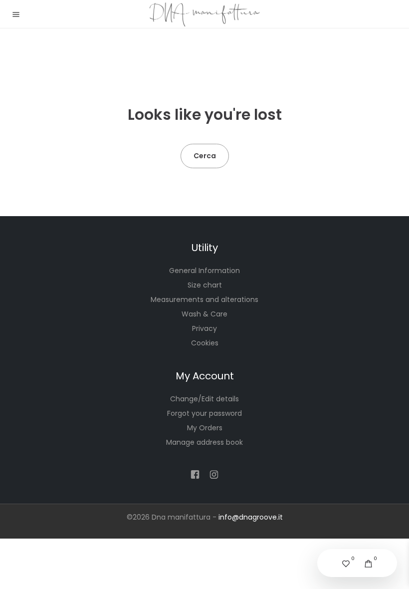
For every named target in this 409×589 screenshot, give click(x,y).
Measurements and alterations (204, 299)
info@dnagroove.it (250, 517)
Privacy (204, 328)
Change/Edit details (204, 399)
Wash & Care (204, 314)
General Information (204, 271)
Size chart (205, 285)
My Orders (204, 428)
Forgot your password (204, 413)
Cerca (205, 156)
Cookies (204, 343)
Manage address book (204, 442)
